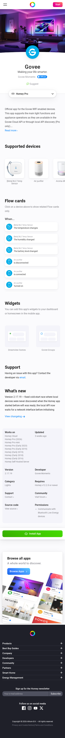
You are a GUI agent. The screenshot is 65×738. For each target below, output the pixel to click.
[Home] (32, 4)
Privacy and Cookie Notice (23, 725)
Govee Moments (42, 473)
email (22, 377)
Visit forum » (41, 497)
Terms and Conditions (44, 725)
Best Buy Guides (10, 648)
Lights (8, 485)
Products (7, 643)
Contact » (9, 497)
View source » (11, 508)
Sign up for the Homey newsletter (32, 688)
